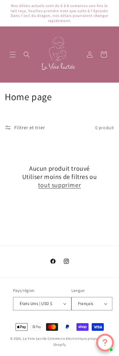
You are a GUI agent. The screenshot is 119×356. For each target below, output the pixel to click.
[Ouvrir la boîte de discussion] (105, 343)
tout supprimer (59, 185)
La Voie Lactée (35, 338)
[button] (13, 55)
